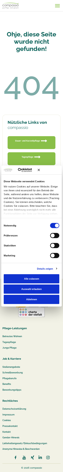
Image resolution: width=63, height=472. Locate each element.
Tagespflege (9, 342)
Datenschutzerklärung (14, 409)
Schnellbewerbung (12, 372)
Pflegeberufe (9, 378)
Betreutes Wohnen (12, 336)
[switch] (54, 235)
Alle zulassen (31, 278)
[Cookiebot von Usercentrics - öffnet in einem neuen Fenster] (22, 170)
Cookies (6, 420)
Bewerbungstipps (11, 390)
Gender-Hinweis (10, 437)
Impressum (8, 414)
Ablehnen (31, 299)
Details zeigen (45, 268)
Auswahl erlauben (31, 289)
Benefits (6, 384)
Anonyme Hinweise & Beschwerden (21, 449)
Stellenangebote (11, 367)
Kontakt (6, 432)
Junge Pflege (9, 347)
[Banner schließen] (48, 170)
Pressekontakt (10, 426)
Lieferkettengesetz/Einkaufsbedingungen (24, 443)
